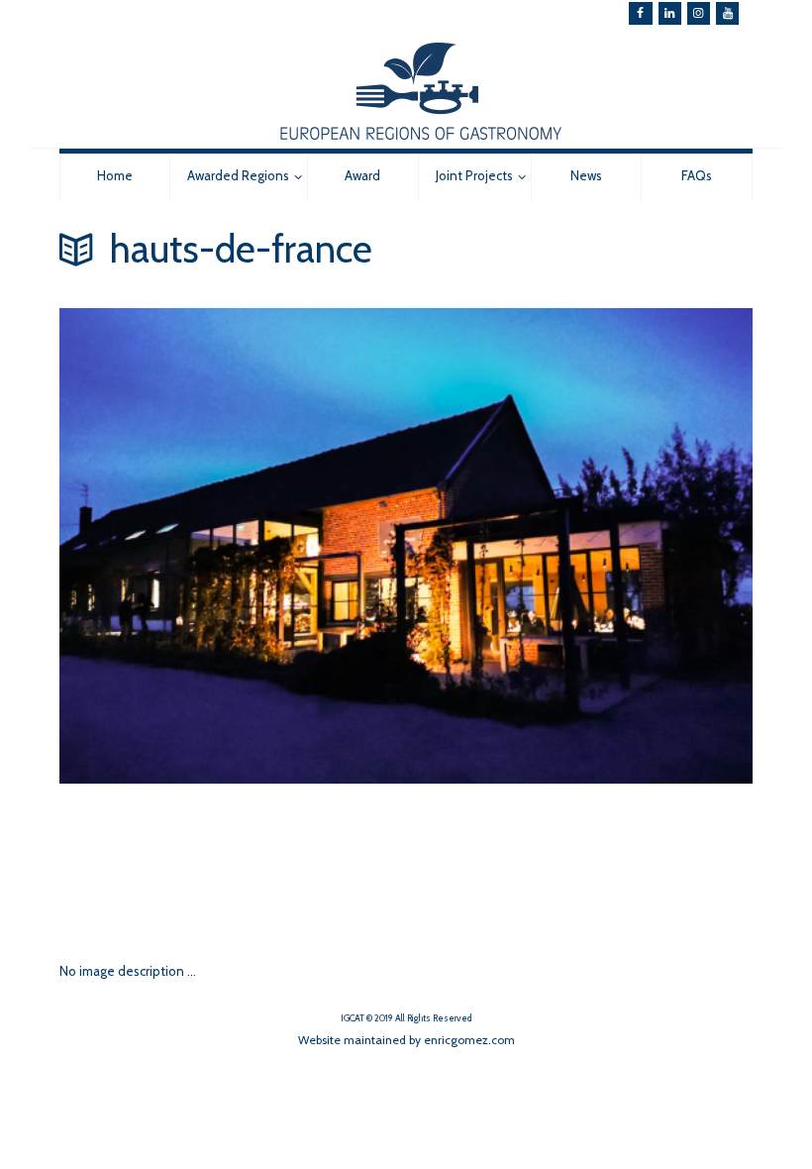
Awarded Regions (238, 175)
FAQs (696, 175)
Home (115, 175)
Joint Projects (474, 175)
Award (362, 175)
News (586, 175)
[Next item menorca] (232, 863)
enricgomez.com (469, 1039)
